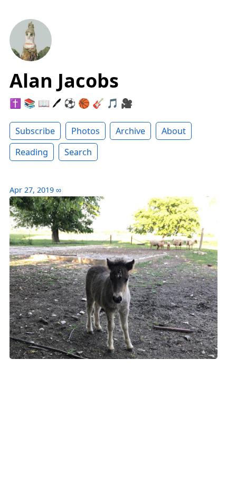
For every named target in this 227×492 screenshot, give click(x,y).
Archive (130, 131)
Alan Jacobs (64, 80)
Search (78, 152)
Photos (85, 131)
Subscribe (35, 131)
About (174, 131)
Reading (31, 152)
